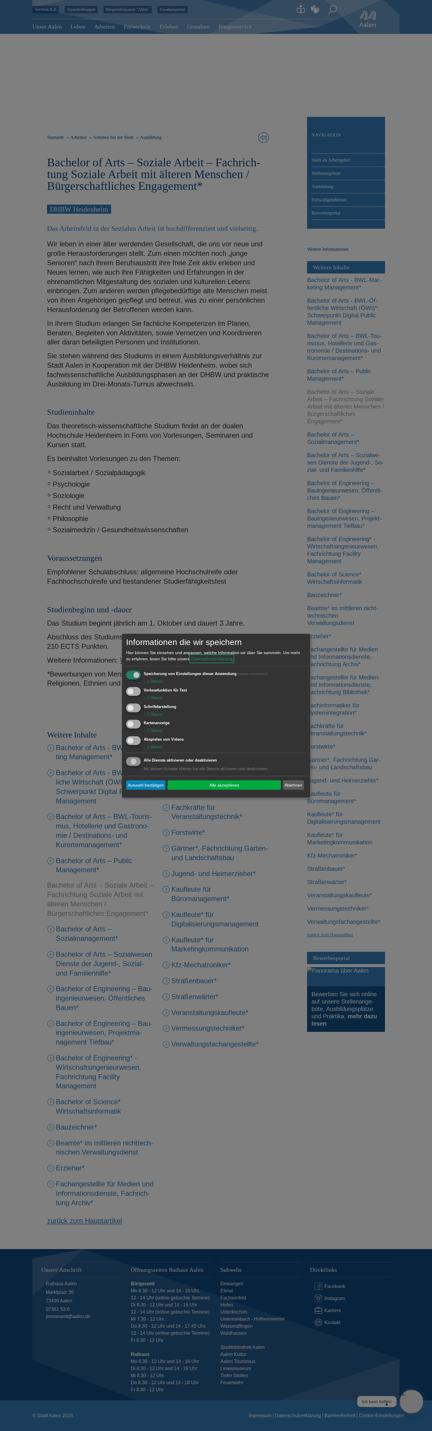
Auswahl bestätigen (146, 784)
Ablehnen (293, 784)
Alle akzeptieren (224, 784)
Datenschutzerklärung (211, 658)
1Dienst (153, 681)
